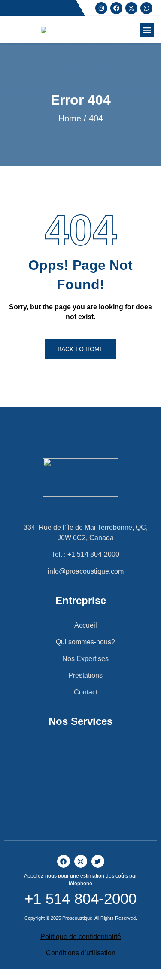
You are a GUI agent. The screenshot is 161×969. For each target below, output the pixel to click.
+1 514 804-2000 (80, 898)
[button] (147, 30)
